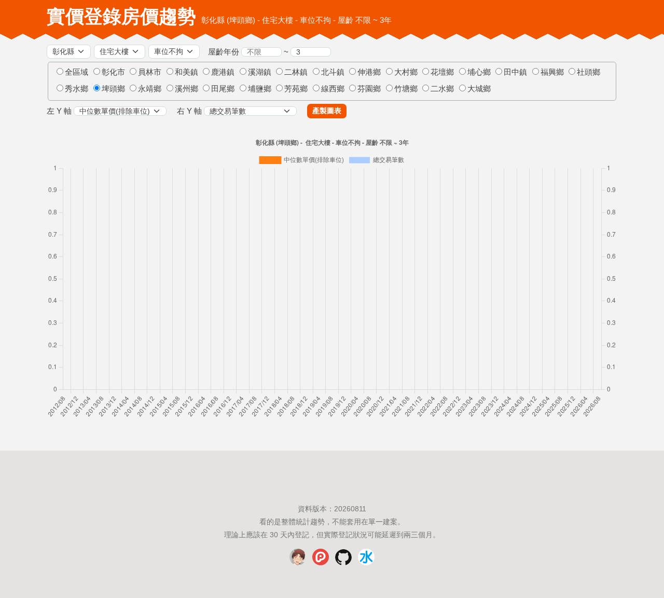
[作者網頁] (297, 563)
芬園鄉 (369, 88)
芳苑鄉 (296, 88)
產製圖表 (326, 110)
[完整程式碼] (343, 563)
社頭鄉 (588, 71)
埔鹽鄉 (259, 88)
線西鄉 (332, 88)
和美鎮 (186, 71)
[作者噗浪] (320, 563)
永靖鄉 (149, 88)
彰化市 (113, 71)
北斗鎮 (332, 71)
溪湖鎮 (259, 71)
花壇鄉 (442, 71)
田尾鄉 (222, 88)
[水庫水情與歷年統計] (366, 563)
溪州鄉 (186, 88)
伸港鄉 (369, 71)
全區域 (76, 71)
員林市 (149, 71)
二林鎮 (296, 71)
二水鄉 (442, 88)
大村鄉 (406, 71)
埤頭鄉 (113, 88)
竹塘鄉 (406, 88)
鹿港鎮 (222, 71)
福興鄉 (552, 71)
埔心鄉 (479, 71)
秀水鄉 (76, 88)
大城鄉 (479, 88)
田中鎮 (515, 71)
